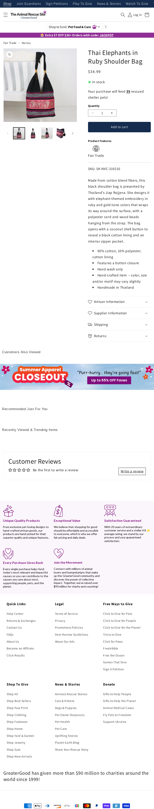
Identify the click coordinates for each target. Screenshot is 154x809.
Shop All (12, 694)
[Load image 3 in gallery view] (47, 133)
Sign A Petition (113, 669)
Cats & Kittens (64, 701)
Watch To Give (137, 4)
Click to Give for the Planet (121, 627)
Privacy (60, 621)
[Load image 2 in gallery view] (33, 133)
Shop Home (15, 729)
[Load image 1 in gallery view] (19, 133)
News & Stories (109, 4)
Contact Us (14, 627)
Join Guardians (28, 4)
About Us (13, 641)
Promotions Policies (69, 627)
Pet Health (62, 722)
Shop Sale (14, 749)
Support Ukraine (114, 722)
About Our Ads (65, 641)
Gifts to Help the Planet (119, 701)
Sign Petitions (57, 4)
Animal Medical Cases (118, 708)
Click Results (16, 655)
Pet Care (61, 729)
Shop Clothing (16, 715)
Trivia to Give (112, 634)
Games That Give (115, 662)
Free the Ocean (113, 655)
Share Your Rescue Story (71, 749)
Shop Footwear (17, 722)
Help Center (15, 614)
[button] (5, 15)
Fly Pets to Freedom (117, 715)
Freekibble (110, 648)
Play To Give (82, 4)
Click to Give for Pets (117, 614)
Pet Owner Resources (70, 715)
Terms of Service (66, 614)
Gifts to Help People (117, 694)
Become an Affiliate (20, 648)
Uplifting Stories (66, 736)
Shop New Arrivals (19, 756)
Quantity (94, 106)
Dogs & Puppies (66, 708)
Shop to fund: (70, 27)
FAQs (10, 634)
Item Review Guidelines (71, 634)
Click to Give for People (119, 621)
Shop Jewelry (16, 742)
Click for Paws (113, 641)
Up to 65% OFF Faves (109, 380)
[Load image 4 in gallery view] (61, 133)
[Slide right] (72, 133)
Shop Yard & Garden (20, 736)
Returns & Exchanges (21, 621)
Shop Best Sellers (19, 701)
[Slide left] (7, 133)
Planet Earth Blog (67, 742)
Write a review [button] (132, 471)
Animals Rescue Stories (71, 694)
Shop (7, 4)
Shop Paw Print (17, 708)
